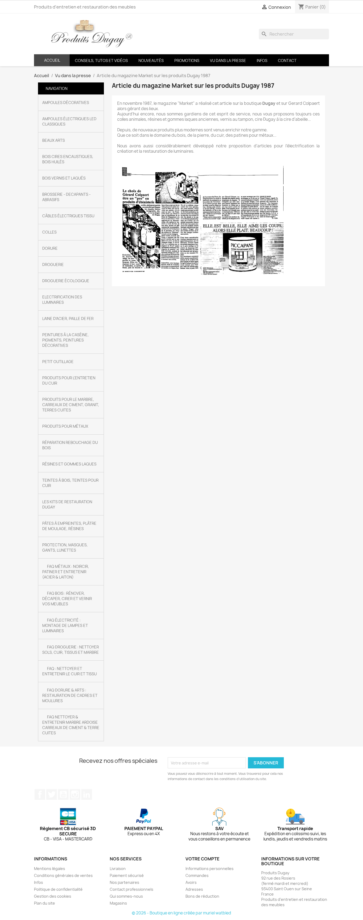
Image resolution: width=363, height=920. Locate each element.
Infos (38, 882)
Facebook (40, 794)
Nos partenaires (124, 882)
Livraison (118, 868)
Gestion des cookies (52, 896)
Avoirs (191, 882)
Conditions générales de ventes (63, 875)
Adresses (194, 889)
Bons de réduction (202, 896)
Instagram (75, 794)
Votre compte (202, 859)
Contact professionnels (131, 889)
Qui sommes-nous (126, 896)
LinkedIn (86, 794)
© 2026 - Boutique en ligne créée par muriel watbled (181, 913)
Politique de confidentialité (58, 889)
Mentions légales (49, 868)
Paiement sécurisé (127, 875)
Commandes (197, 875)
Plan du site (44, 903)
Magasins (118, 903)
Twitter (51, 794)
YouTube (63, 794)
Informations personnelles (209, 868)
